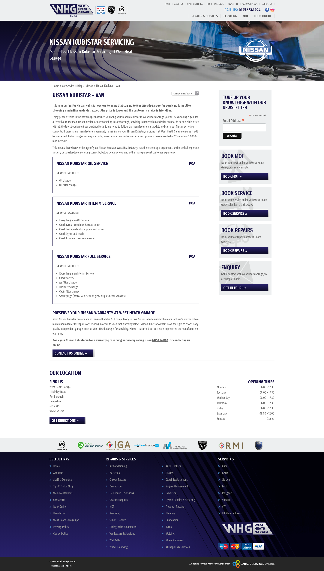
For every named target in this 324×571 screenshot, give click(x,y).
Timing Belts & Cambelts (123, 526)
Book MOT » (232, 176)
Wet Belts (115, 540)
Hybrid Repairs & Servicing (180, 499)
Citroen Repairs (118, 479)
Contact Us (267, 4)
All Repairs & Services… (179, 547)
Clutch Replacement (177, 479)
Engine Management (177, 486)
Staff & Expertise (195, 4)
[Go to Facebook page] (267, 10)
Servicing (230, 16)
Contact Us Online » (71, 353)
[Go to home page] (89, 10)
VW (224, 506)
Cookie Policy (60, 533)
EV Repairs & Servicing (122, 493)
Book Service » (235, 213)
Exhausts (171, 493)
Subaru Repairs (118, 520)
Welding (170, 533)
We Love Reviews (249, 4)
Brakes (169, 472)
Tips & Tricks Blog (215, 4)
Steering (170, 513)
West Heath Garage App (66, 520)
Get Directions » (65, 420)
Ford (224, 486)
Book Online (263, 16)
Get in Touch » (234, 288)
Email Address (233, 120)
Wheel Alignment (175, 540)
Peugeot (227, 493)
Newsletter (233, 4)
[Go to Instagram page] (272, 10)
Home (167, 4)
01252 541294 (242, 10)
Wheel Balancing (119, 547)
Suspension (172, 520)
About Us (178, 4)
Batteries (115, 472)
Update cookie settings (61, 566)
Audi (224, 466)
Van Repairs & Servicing (122, 533)
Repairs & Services (205, 16)
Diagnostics (116, 486)
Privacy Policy (61, 526)
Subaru (226, 499)
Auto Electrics (173, 466)
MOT (245, 16)
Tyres (169, 526)
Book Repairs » (235, 250)
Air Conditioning (118, 466)
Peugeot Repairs (175, 506)
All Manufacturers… (233, 513)
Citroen (226, 479)
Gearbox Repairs (119, 499)
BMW (225, 472)
